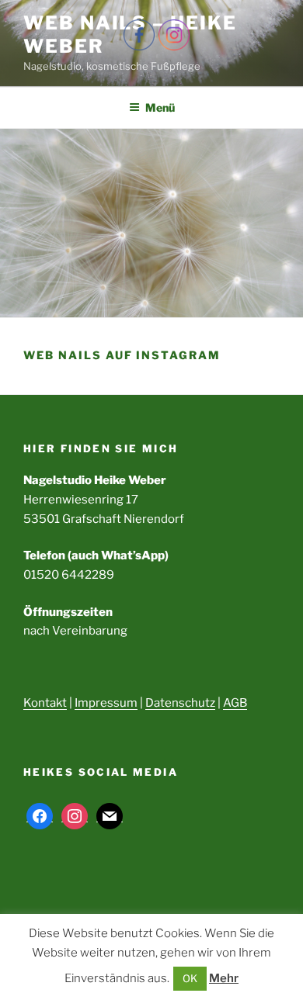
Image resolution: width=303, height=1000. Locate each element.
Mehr (224, 978)
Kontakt (45, 703)
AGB (235, 703)
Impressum (106, 703)
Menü (160, 107)
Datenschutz (180, 703)
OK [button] (190, 978)
